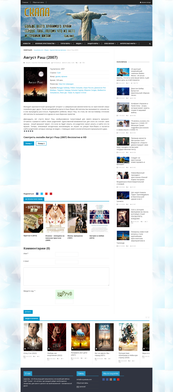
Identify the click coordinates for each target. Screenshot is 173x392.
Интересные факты (127, 44)
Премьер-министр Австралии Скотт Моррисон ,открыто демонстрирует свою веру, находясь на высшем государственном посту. (132, 143)
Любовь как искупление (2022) (54, 354)
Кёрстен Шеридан (66, 84)
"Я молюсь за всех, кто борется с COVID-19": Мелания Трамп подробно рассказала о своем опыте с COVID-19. (133, 125)
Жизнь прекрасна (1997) (75, 237)
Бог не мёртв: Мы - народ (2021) (102, 354)
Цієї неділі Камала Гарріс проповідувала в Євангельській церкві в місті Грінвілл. (133, 196)
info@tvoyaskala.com (84, 379)
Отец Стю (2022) (30, 353)
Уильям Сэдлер (77, 90)
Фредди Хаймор (63, 88)
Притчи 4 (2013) (30, 236)
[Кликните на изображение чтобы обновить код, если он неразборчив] (65, 298)
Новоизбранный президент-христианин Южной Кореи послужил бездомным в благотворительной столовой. (132, 178)
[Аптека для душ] (107, 379)
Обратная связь (38, 2)
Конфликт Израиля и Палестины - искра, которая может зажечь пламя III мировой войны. (140, 108)
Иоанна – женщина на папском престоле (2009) (54, 238)
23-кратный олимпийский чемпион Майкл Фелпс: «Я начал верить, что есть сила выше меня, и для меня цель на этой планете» (133, 74)
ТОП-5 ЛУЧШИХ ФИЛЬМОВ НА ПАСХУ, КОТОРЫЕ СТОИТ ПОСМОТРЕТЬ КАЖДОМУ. (140, 214)
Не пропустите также (33, 199)
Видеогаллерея (31, 319)
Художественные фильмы (41, 63)
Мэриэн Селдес (90, 90)
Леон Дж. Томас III (67, 92)
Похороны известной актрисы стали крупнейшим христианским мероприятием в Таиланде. (132, 237)
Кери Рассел (89, 88)
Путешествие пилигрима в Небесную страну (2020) (128, 355)
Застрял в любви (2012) (96, 237)
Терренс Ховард (63, 90)
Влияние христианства (44, 44)
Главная (25, 2)
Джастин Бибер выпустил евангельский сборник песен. (140, 91)
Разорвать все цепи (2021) (79, 354)
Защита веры (92, 44)
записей (81, 387)
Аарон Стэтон (80, 92)
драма (57, 76)
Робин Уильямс (76, 88)
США (59, 73)
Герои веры (65, 44)
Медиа (78, 44)
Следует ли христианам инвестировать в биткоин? (131, 161)
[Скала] (103, 379)
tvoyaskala (57, 63)
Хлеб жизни (109, 44)
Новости (26, 44)
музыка (64, 76)
